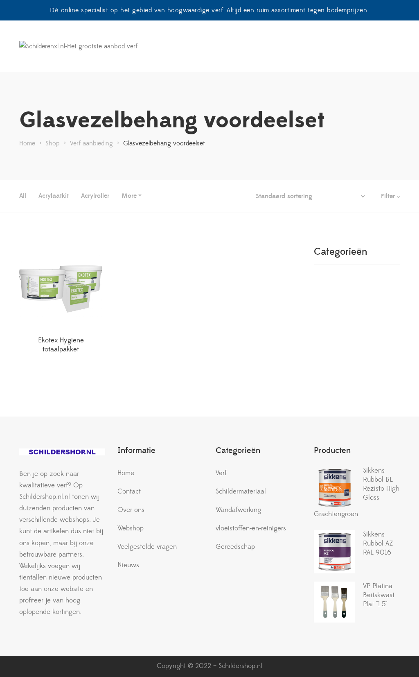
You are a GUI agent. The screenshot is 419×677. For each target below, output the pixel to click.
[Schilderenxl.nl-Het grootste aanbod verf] (78, 46)
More (129, 196)
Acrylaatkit (53, 196)
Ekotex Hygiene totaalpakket (61, 345)
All (22, 196)
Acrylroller (95, 196)
